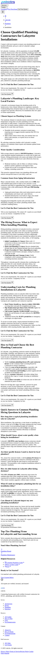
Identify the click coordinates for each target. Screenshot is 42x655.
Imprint (7, 653)
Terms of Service (15, 651)
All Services (8, 604)
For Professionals (10, 633)
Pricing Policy (24, 651)
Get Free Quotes (23, 9)
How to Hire (9, 618)
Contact (7, 635)
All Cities (8, 643)
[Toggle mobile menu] (3, 12)
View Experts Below (7, 577)
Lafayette (7, 20)
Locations (4, 9)
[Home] (5, 16)
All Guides (8, 617)
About (15, 9)
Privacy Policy (5, 651)
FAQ (6, 620)
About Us (8, 630)
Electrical (7, 609)
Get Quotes (8, 645)
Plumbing (8, 23)
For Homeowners (10, 622)
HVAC (7, 605)
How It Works (9, 632)
